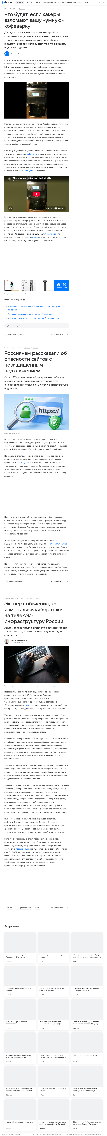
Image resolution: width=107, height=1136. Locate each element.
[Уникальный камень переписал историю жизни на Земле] (20, 1048)
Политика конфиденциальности (93, 1134)
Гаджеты (22, 9)
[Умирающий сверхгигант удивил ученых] (53, 947)
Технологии (39, 598)
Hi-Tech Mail (15, 54)
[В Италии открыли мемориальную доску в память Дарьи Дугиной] (53, 1115)
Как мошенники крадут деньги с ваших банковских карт (34, 318)
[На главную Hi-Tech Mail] (9, 2)
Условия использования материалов (51, 1134)
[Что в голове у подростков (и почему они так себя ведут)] (87, 1081)
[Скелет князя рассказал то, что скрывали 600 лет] (53, 981)
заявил (27, 705)
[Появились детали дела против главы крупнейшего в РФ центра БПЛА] (87, 1014)
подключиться (22, 849)
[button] (36, 100)
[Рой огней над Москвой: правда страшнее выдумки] (87, 981)
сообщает (28, 171)
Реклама (17, 1134)
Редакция (35, 1134)
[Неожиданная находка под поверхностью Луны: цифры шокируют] (53, 1014)
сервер (34, 237)
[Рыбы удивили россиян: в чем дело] (87, 1048)
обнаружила (50, 234)
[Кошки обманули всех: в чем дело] (20, 1115)
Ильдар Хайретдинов (19, 640)
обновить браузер (58, 544)
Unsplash (53, 686)
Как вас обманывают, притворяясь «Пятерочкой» (31, 314)
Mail (3, 1134)
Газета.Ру (27, 348)
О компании (9, 1134)
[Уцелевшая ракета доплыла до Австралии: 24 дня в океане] (20, 947)
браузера (25, 462)
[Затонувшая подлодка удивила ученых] (20, 981)
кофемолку (32, 154)
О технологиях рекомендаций (73, 1134)
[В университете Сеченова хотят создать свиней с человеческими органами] (20, 1081)
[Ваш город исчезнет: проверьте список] (53, 1081)
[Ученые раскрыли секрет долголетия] (20, 1014)
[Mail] (3, 2)
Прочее (35, 348)
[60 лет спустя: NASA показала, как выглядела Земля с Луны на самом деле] (87, 1115)
